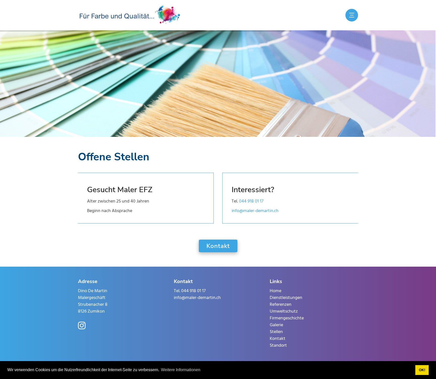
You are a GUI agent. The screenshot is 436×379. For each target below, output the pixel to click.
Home (275, 291)
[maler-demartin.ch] (130, 15)
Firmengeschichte (287, 318)
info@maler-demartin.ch (255, 211)
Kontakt (218, 246)
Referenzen (280, 304)
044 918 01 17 (251, 201)
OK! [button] (422, 370)
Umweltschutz (284, 311)
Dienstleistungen (286, 297)
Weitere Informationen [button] (180, 370)
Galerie (276, 325)
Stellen (276, 332)
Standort (278, 345)
